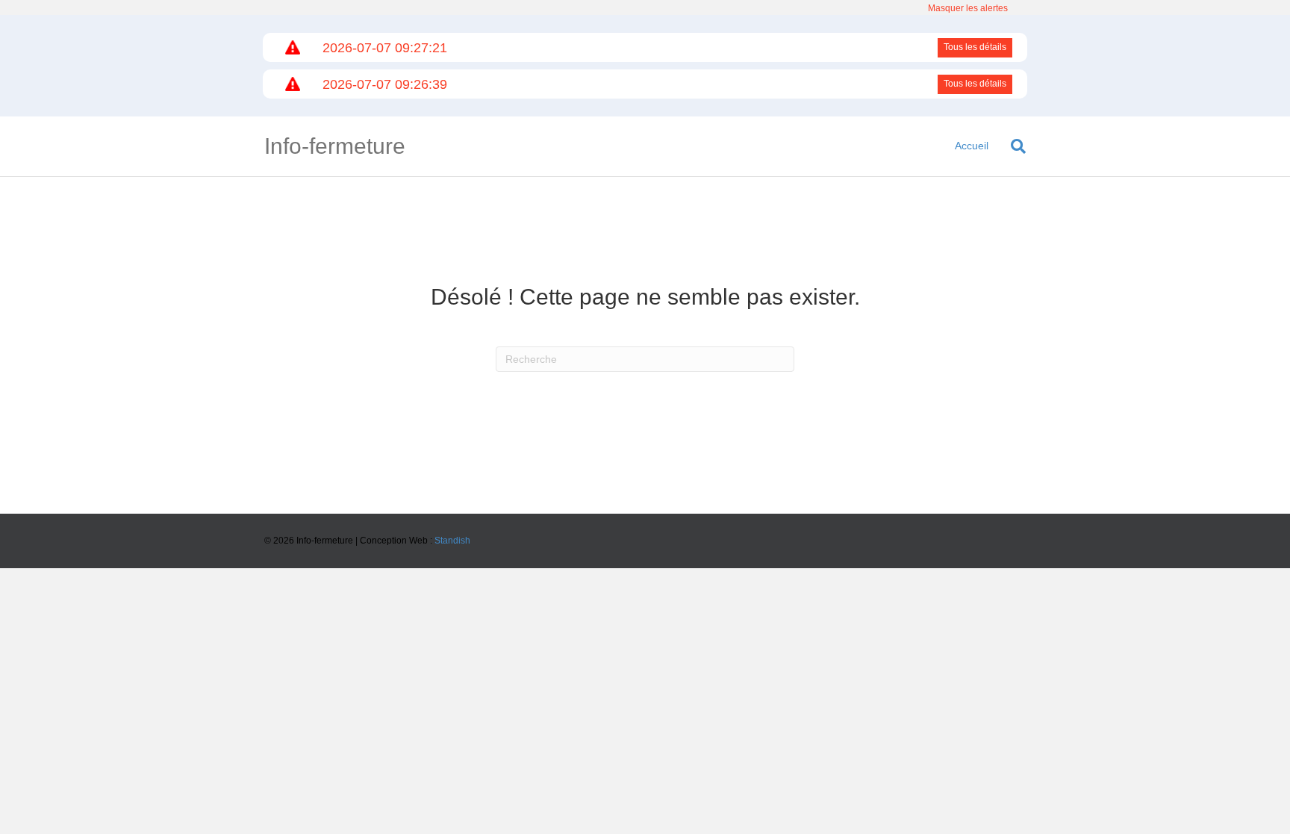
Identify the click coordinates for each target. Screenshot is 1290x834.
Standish (452, 540)
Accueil (971, 146)
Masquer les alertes (968, 8)
